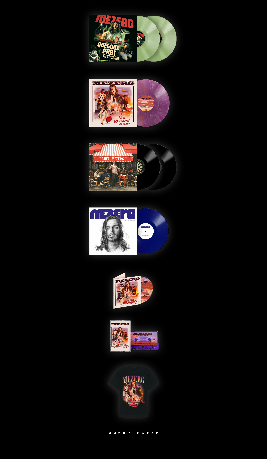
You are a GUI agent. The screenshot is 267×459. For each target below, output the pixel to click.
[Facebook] (133, 433)
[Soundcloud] (152, 433)
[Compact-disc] (110, 433)
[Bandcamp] (147, 433)
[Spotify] (115, 433)
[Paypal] (157, 433)
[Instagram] (119, 433)
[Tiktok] (129, 433)
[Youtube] (124, 433)
